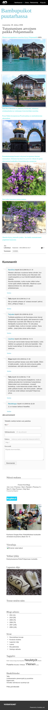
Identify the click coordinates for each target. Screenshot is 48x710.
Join (8, 487)
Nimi (6, 425)
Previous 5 (36, 487)
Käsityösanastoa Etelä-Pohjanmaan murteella (22, 559)
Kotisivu (22, 439)
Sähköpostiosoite (16, 432)
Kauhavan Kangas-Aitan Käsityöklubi (17, 660)
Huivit (8, 660)
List (12, 487)
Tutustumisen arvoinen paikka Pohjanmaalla (19, 30)
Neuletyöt (31, 660)
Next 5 (9, 489)
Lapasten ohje (14, 642)
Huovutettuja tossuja (16, 637)
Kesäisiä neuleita (15, 639)
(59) (12, 617)
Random (29, 487)
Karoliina (11, 270)
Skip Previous (17, 489)
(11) (12, 615)
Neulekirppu (12, 404)
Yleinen (15, 251)
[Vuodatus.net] (10, 704)
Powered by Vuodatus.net (37, 707)
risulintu (11, 339)
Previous (17, 487)
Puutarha (10, 665)
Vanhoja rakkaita (15, 649)
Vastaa (9, 293)
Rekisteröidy (34, 2)
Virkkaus (22, 664)
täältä (39, 37)
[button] (23, 2)
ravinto (37, 664)
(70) (12, 620)
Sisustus (16, 664)
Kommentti (8, 446)
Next (23, 487)
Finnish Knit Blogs (24, 485)
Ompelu (39, 660)
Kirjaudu (43, 2)
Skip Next (26, 489)
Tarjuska (11, 314)
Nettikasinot (18, 2)
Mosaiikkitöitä (14, 647)
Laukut (11, 644)
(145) (13, 625)
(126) (13, 627)
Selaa (27, 2)
